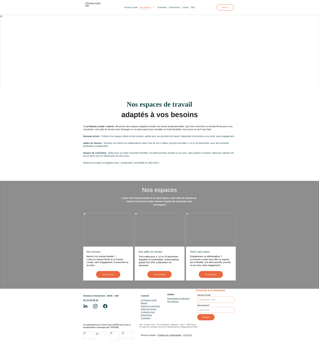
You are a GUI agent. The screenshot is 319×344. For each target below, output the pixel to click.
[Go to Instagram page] (96, 306)
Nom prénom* (203, 305)
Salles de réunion (148, 309)
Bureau (144, 303)
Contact (185, 7)
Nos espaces (145, 7)
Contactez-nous (148, 312)
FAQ (193, 7)
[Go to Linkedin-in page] (86, 306)
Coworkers (162, 7)
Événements (174, 7)
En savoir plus (108, 274)
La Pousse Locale (149, 300)
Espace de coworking (150, 306)
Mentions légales (148, 335)
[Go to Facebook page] (105, 306)
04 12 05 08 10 (90, 300)
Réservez (225, 7)
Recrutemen (172, 302)
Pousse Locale (131, 7)
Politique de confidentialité (169, 335)
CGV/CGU (187, 335)
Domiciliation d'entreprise (178, 299)
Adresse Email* (204, 295)
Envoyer (206, 317)
